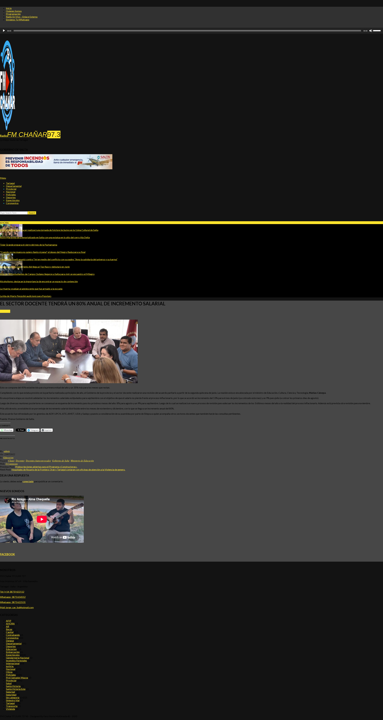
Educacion (5, 311)
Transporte (12, 706)
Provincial (11, 680)
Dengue (10, 640)
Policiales (11, 674)
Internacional (12, 663)
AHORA (10, 623)
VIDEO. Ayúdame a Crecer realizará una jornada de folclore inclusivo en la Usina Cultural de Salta (49, 230)
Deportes (11, 646)
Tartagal (10, 703)
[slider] (187, 30)
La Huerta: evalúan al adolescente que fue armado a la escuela (31, 288)
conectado (28, 481)
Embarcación (13, 652)
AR (7, 626)
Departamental (14, 643)
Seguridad (11, 694)
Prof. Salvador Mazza (17, 677)
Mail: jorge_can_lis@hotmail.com (17, 607)
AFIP (8, 620)
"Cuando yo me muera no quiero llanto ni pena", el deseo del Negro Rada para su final (42, 252)
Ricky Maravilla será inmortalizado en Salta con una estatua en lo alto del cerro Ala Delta (45, 237)
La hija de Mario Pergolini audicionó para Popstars (25, 296)
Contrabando (13, 634)
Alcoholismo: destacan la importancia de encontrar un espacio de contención (39, 281)
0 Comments (12, 463)
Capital (9, 632)
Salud (9, 683)
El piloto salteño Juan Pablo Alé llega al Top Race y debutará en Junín (35, 266)
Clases (11, 460)
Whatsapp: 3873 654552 (13, 596)
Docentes (20, 460)
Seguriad (10, 691)
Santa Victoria (13, 686)
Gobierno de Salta (60, 460)
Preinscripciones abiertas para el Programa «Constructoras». (46, 466)
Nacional (10, 669)
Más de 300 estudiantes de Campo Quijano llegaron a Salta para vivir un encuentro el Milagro (47, 274)
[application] (191, 31)
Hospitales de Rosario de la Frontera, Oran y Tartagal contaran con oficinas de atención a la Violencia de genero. (68, 469)
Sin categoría (12, 697)
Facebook (7, 554)
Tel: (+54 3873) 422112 (12, 591)
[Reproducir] (3, 30)
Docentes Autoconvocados (38, 460)
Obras (9, 671)
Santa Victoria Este (15, 689)
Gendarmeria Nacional (17, 657)
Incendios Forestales (16, 660)
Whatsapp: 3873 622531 (13, 602)
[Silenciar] (370, 30)
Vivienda (10, 708)
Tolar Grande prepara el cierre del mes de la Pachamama (28, 244)
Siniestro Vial (12, 700)
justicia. (10, 666)
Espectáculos (13, 654)
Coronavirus (12, 637)
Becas (9, 629)
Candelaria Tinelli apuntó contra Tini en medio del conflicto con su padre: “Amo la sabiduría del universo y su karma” (58, 259)
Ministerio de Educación (82, 460)
